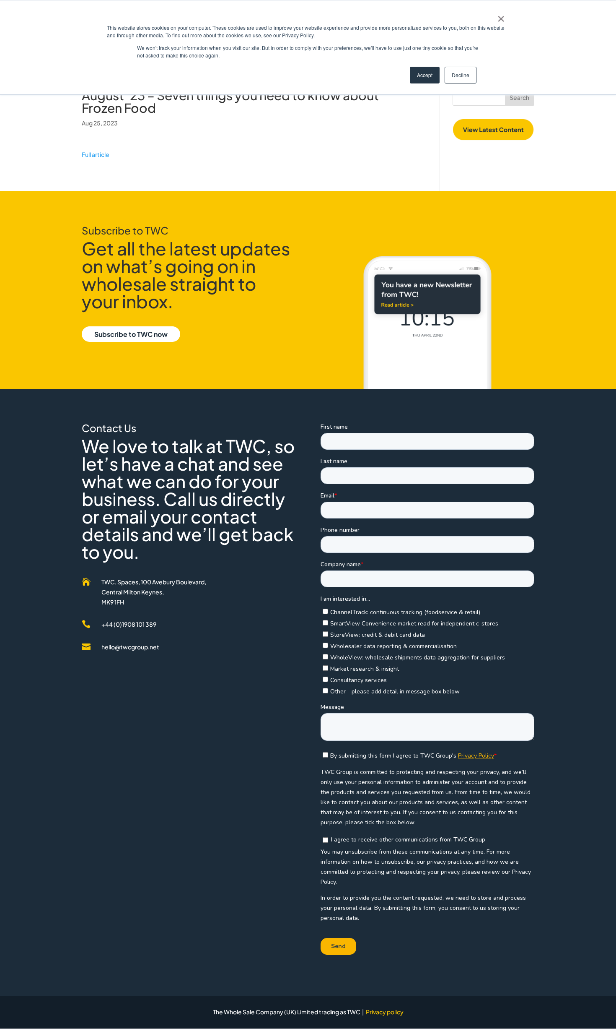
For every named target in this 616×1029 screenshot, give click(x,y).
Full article (96, 154)
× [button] (501, 16)
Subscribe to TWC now (131, 334)
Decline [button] (460, 74)
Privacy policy (385, 1012)
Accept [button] (424, 74)
